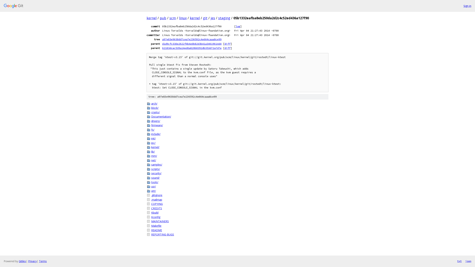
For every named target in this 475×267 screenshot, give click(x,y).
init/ (153, 138)
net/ (153, 160)
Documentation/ (161, 116)
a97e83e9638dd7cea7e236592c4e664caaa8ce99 (192, 39)
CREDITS (156, 208)
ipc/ (153, 143)
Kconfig (155, 217)
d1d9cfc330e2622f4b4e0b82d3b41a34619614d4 (192, 43)
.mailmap (156, 199)
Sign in (467, 6)
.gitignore (156, 195)
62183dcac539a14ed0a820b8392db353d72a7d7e (192, 48)
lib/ (153, 151)
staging (224, 18)
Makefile (156, 226)
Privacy (32, 261)
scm (172, 18)
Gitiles (22, 261)
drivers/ (155, 121)
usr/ (153, 186)
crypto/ (155, 112)
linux (183, 18)
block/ (154, 108)
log (238, 26)
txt (459, 261)
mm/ (154, 156)
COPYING (157, 204)
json (468, 261)
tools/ (154, 182)
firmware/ (157, 125)
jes (213, 18)
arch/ (154, 103)
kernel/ (155, 147)
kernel (152, 18)
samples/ (156, 164)
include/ (155, 134)
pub (163, 18)
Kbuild (154, 212)
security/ (156, 173)
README (156, 230)
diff (227, 43)
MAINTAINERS (160, 221)
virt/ (153, 191)
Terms (43, 261)
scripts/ (155, 169)
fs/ (152, 129)
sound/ (155, 177)
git (205, 18)
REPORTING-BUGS (162, 234)
